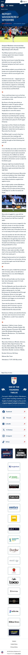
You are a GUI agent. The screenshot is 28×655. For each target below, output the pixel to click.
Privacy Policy (14, 647)
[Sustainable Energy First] (14, 540)
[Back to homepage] (2, 5)
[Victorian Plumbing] (14, 477)
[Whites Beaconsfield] (14, 571)
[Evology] (14, 561)
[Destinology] (14, 591)
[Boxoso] (14, 581)
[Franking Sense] (14, 487)
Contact (14, 641)
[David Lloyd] (14, 550)
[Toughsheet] (14, 467)
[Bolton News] (14, 622)
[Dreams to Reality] (14, 601)
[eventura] (14, 508)
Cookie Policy (14, 644)
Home (6, 9)
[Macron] (14, 497)
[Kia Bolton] (14, 529)
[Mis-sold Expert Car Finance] (14, 632)
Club (2, 1)
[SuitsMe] (14, 611)
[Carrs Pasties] (14, 518)
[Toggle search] (25, 5)
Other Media (18, 653)
